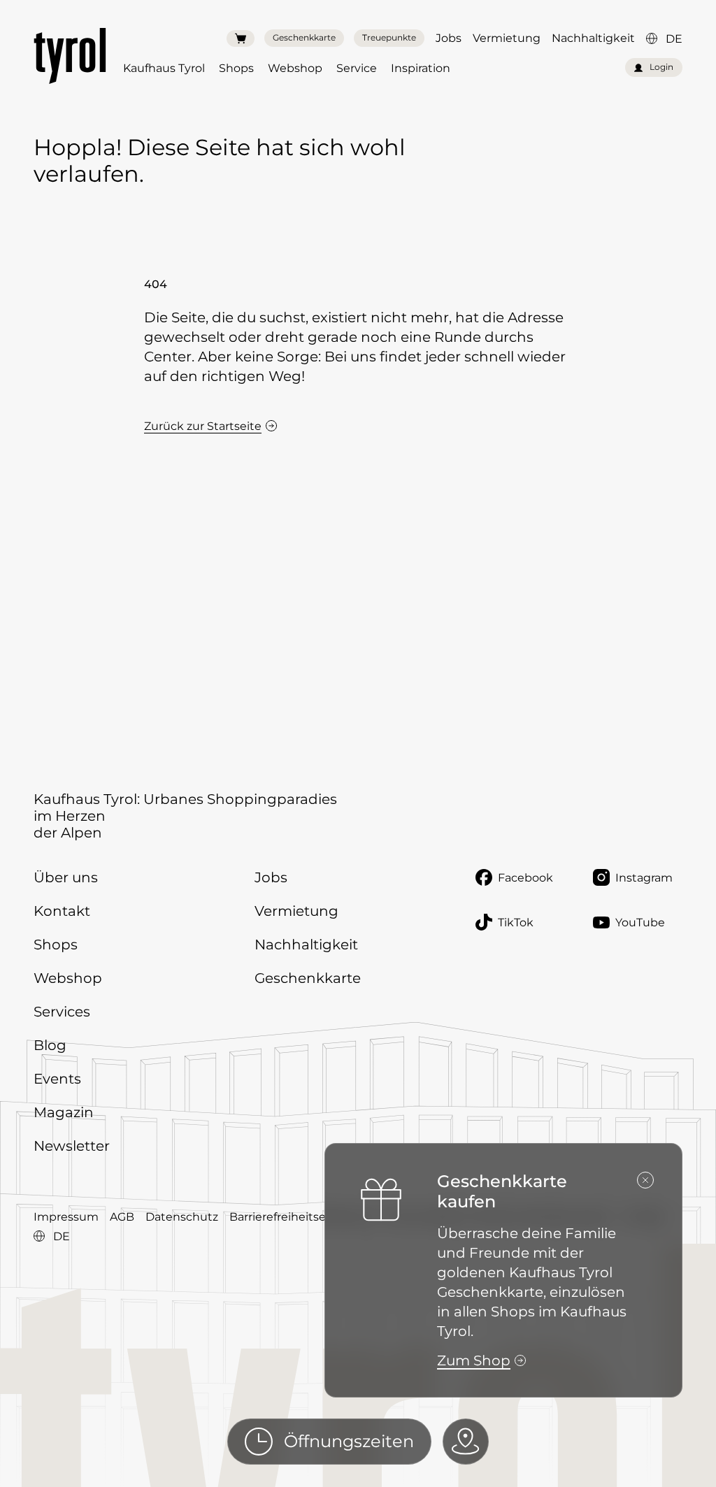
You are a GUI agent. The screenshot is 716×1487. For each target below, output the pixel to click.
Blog (50, 1045)
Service (356, 68)
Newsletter (72, 1145)
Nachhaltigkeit (593, 38)
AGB (122, 1216)
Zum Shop (473, 1360)
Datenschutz (181, 1216)
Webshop (295, 68)
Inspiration (420, 68)
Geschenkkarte (304, 37)
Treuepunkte (389, 37)
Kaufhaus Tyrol (164, 68)
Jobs (448, 38)
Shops (236, 68)
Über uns (66, 877)
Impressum (66, 1216)
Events (57, 1078)
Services (62, 1011)
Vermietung (506, 38)
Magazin (64, 1112)
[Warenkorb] (241, 38)
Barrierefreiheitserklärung (301, 1216)
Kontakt (62, 911)
